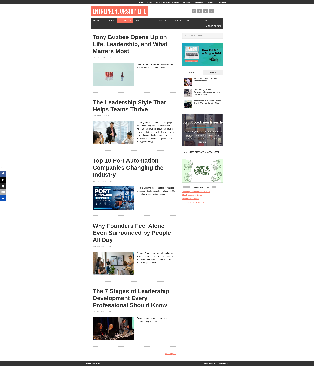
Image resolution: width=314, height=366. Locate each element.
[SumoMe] (3, 198)
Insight (138, 21)
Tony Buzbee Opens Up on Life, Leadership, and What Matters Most (130, 44)
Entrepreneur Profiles (190, 199)
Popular (192, 72)
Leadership (125, 21)
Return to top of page (93, 363)
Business (97, 21)
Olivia (110, 58)
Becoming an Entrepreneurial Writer (196, 192)
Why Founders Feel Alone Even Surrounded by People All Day (132, 233)
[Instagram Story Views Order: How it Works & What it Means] (188, 107)
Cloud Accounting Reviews (192, 195)
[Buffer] (3, 186)
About (149, 2)
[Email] (3, 192)
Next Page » (170, 354)
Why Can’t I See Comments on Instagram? (206, 79)
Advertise (186, 2)
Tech (149, 21)
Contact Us (211, 2)
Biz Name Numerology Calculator (167, 2)
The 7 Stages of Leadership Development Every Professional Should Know (131, 298)
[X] (3, 180)
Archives (222, 2)
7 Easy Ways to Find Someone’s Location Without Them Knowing (206, 92)
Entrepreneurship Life (119, 11)
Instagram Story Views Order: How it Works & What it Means (207, 102)
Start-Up (111, 21)
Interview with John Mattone (193, 202)
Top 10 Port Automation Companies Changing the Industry (128, 167)
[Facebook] (3, 174)
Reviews (203, 21)
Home (141, 2)
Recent (213, 72)
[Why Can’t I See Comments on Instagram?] (188, 85)
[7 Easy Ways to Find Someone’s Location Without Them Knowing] (188, 96)
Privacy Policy (199, 2)
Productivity (163, 21)
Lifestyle (190, 21)
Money (178, 21)
